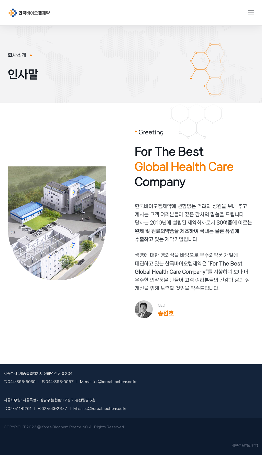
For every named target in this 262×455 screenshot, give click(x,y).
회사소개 (17, 55)
